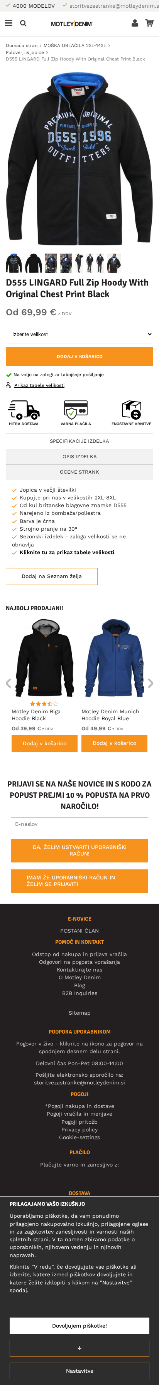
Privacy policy (79, 1129)
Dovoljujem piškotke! (79, 1326)
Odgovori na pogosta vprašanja (79, 962)
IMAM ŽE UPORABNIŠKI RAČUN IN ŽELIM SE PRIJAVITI (71, 880)
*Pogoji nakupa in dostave (79, 1106)
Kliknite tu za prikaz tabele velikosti (67, 552)
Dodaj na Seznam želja (52, 576)
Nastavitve (79, 1371)
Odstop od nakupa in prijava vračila (79, 954)
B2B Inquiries (79, 993)
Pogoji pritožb (79, 1122)
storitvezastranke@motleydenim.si (79, 1082)
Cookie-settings (79, 1137)
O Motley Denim (80, 977)
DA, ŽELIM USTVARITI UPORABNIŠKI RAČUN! (80, 850)
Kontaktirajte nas (79, 969)
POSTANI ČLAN (79, 931)
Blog (79, 985)
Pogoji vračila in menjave (79, 1114)
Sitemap (80, 1013)
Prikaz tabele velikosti (39, 385)
